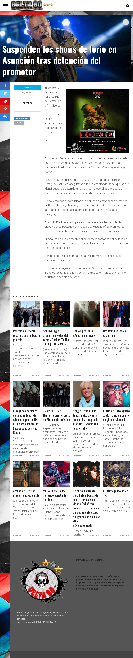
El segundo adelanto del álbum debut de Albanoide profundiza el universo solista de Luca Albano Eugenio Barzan (25, 422)
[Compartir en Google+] (5, 109)
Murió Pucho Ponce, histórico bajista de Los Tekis (54, 495)
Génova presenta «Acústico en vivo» (84, 333)
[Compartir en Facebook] (5, 86)
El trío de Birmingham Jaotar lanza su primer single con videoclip (116, 415)
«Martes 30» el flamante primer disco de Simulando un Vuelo (56, 415)
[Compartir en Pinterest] (5, 101)
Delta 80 (27, 103)
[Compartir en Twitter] (5, 94)
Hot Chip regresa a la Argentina (116, 333)
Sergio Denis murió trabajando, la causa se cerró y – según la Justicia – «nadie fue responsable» (85, 420)
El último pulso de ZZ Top (115, 493)
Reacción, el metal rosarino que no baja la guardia (26, 335)
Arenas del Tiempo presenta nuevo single (26, 493)
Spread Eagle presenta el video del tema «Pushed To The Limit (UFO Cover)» (56, 337)
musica (19, 123)
